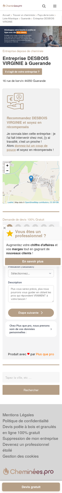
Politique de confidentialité (26, 420)
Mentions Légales (18, 414)
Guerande (25, 18)
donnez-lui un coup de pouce (27, 147)
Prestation (21, 266)
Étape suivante (28, 312)
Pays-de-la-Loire (46, 15)
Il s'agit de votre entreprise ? (22, 71)
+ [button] (7, 165)
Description (15, 282)
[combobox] (30, 273)
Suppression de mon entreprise (30, 438)
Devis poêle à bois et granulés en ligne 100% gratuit (29, 429)
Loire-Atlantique (10, 18)
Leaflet (10, 202)
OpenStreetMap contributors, (37, 202)
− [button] (7, 170)
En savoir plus (32, 261)
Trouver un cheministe (24, 15)
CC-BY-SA (54, 202)
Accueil (6, 15)
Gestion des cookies (21, 456)
